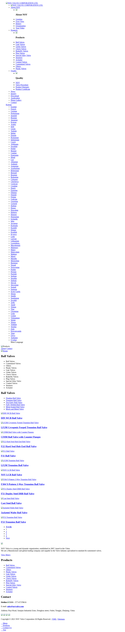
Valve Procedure (22, 85)
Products (14, 30)
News (13, 91)
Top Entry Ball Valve (14, 402)
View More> (6, 555)
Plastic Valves (21, 69)
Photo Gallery (16, 100)
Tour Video (20, 28)
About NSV (15, 7)
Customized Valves (23, 64)
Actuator (19, 60)
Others (18, 66)
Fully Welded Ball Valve (15, 405)
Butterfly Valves (22, 51)
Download (15, 96)
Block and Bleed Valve (15, 409)
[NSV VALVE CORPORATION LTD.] (22, 3)
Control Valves (21, 62)
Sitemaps (61, 619)
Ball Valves (20, 42)
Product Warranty (22, 87)
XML (54, 619)
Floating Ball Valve (13, 398)
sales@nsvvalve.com (15, 606)
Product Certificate (23, 89)
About (3, 348)
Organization (21, 26)
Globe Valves (21, 47)
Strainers (19, 58)
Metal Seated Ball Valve (15, 407)
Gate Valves (20, 44)
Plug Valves (20, 53)
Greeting (19, 19)
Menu (4, 623)
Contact (14, 102)
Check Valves (21, 49)
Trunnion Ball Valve (13, 400)
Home (5, 351)
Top (3, 630)
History (18, 24)
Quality (13, 71)
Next (8, 538)
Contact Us (6, 628)
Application (15, 98)
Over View (20, 21)
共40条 (9, 527)
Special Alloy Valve (23, 55)
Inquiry (13, 94)
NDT (18, 83)
